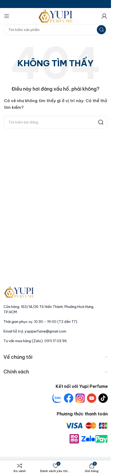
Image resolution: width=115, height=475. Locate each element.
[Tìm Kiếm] (101, 29)
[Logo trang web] (56, 15)
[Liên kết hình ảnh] (19, 291)
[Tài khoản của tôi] (104, 16)
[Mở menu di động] (6, 16)
